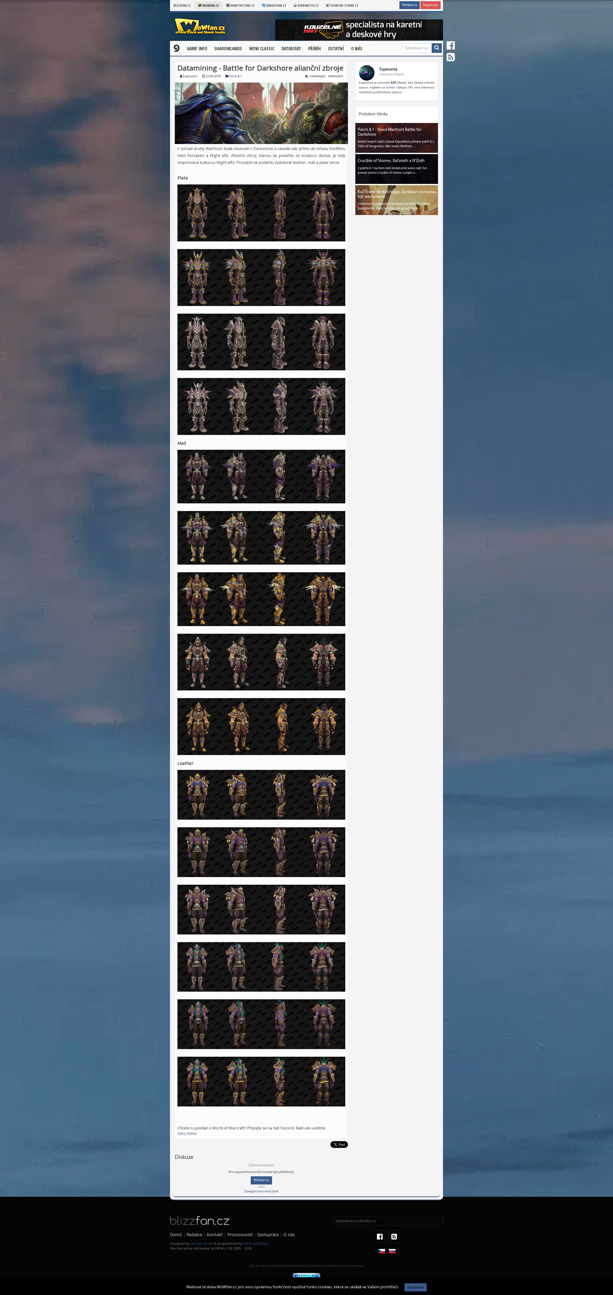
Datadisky (291, 48)
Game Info (197, 48)
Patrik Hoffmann (255, 1243)
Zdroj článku (187, 1133)
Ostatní (336, 48)
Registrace (430, 5)
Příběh (314, 48)
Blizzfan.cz (182, 5)
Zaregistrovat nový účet (261, 1191)
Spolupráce (268, 1234)
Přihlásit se (409, 5)
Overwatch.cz (308, 5)
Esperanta (190, 76)
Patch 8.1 (235, 76)
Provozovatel (240, 1234)
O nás (356, 48)
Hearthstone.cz (242, 5)
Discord (287, 1128)
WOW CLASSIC (261, 48)
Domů (176, 1234)
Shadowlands (228, 48)
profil (376, 92)
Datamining (317, 76)
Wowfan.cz (210, 5)
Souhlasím (416, 1287)
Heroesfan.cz (275, 5)
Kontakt (215, 1234)
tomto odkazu (396, 87)
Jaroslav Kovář (201, 1243)
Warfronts (335, 76)
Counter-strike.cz (343, 5)
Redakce (194, 1234)
